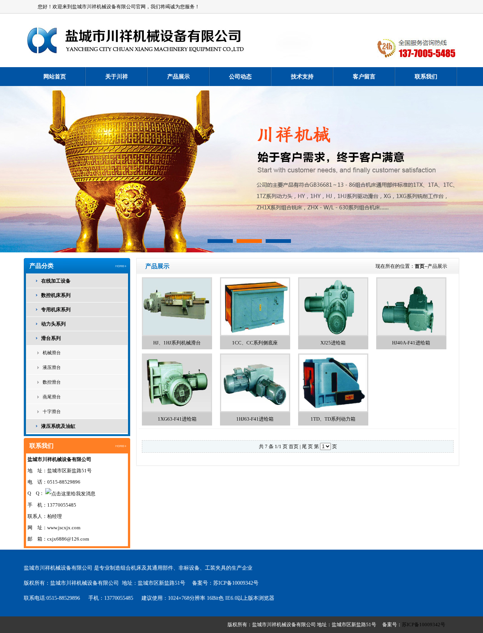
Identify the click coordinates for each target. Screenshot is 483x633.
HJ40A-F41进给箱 (411, 343)
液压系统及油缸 (58, 426)
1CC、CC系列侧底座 (255, 343)
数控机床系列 (56, 295)
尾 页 (307, 446)
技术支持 (302, 77)
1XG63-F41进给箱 (177, 419)
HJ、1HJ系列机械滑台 (177, 343)
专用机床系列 (56, 309)
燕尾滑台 (52, 396)
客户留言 (364, 77)
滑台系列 (51, 338)
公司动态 (240, 77)
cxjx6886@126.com (68, 539)
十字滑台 (52, 411)
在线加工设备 (56, 281)
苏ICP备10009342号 (235, 583)
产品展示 (178, 77)
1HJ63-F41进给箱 (255, 419)
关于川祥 (116, 77)
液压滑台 (52, 367)
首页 (420, 266)
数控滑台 (52, 382)
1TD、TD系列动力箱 (333, 419)
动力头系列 (53, 324)
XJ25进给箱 (333, 343)
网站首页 (54, 77)
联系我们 (426, 77)
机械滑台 (52, 352)
